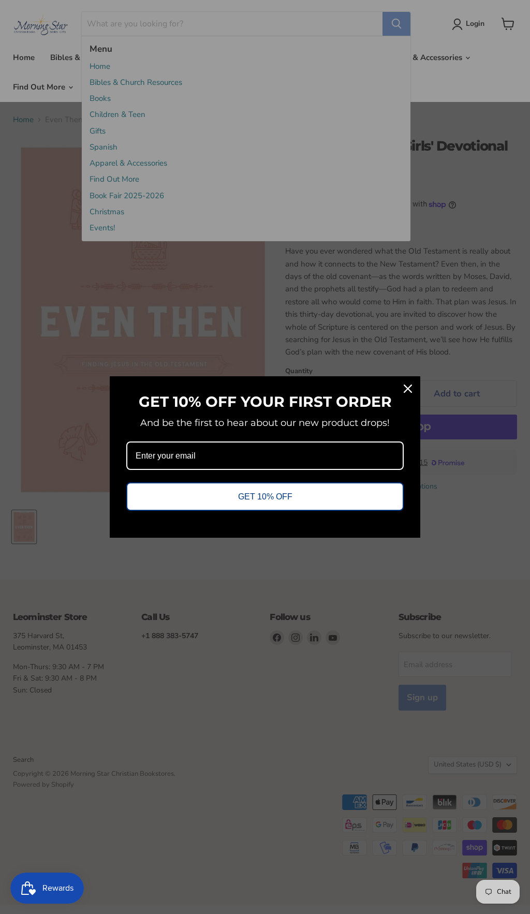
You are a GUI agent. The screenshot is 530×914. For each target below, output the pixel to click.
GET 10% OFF (265, 496)
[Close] (407, 388)
